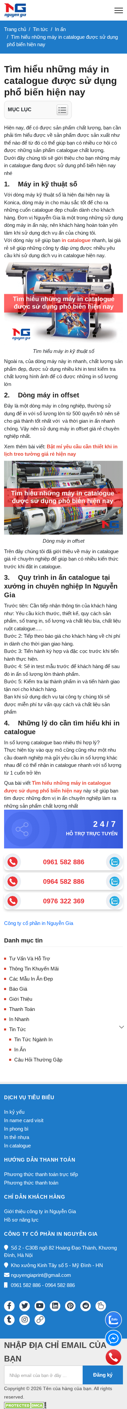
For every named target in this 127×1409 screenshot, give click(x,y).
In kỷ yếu (14, 1112)
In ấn (20, 1049)
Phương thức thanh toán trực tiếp (41, 1174)
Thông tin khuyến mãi (34, 968)
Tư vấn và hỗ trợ (29, 958)
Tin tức (17, 1029)
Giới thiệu (20, 999)
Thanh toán (22, 1009)
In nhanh (19, 1019)
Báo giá (18, 989)
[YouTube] (40, 1306)
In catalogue (17, 1145)
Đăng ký (102, 1375)
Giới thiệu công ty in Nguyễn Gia (40, 1211)
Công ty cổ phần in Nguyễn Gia (38, 923)
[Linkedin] (55, 1306)
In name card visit (23, 1120)
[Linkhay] (40, 1320)
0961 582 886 (63, 862)
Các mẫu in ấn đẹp (31, 979)
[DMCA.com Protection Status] (25, 1405)
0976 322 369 (63, 901)
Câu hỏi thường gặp (38, 1059)
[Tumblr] (9, 1320)
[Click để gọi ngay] (12, 862)
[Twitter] (24, 1306)
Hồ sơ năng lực (21, 1220)
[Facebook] (9, 1306)
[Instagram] (24, 1320)
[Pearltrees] (101, 1306)
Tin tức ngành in (33, 1039)
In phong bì (16, 1129)
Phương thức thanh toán (31, 1183)
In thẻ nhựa (16, 1137)
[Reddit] (85, 1306)
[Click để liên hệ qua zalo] (114, 862)
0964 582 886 (63, 881)
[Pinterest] (70, 1306)
